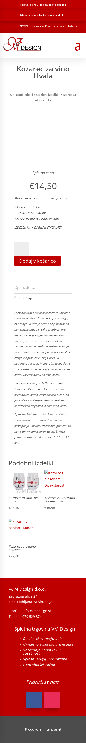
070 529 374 (32, 616)
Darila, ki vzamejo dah (42, 638)
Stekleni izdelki (47, 94)
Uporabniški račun (39, 664)
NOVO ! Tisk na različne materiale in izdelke (48, 26)
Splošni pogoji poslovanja (45, 659)
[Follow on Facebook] (34, 700)
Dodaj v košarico (37, 261)
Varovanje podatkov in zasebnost (42, 652)
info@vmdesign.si (36, 610)
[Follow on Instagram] (52, 700)
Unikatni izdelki (21, 94)
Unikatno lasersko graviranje (48, 644)
